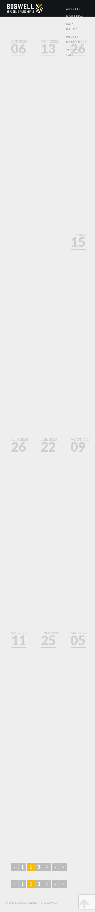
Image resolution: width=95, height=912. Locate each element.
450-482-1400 (73, 52)
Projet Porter (73, 39)
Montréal (75, 16)
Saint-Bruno (72, 26)
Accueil (73, 9)
